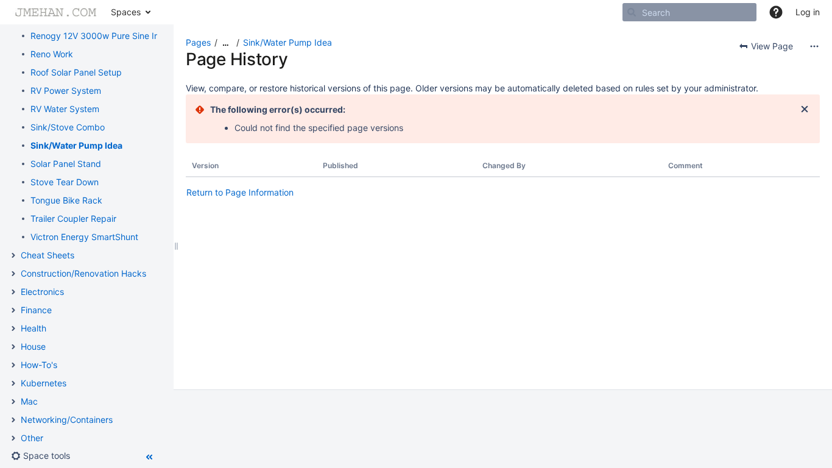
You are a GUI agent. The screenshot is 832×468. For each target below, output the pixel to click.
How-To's (39, 365)
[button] (776, 12)
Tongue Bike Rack (66, 200)
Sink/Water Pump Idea (76, 145)
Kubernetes (43, 383)
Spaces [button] (126, 12)
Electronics (42, 291)
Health (33, 328)
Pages (198, 42)
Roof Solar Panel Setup (76, 72)
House (33, 346)
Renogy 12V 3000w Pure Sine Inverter (106, 35)
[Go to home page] (55, 12)
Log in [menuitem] (807, 12)
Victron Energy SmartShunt (84, 237)
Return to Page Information (240, 192)
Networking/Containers (67, 419)
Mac (29, 401)
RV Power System (65, 90)
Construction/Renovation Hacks (83, 273)
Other (32, 438)
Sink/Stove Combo (67, 127)
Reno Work (51, 54)
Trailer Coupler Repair (73, 218)
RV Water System (64, 109)
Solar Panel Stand (65, 163)
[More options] (814, 46)
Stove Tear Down (64, 182)
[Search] (631, 12)
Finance (36, 310)
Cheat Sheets (47, 255)
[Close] (805, 110)
